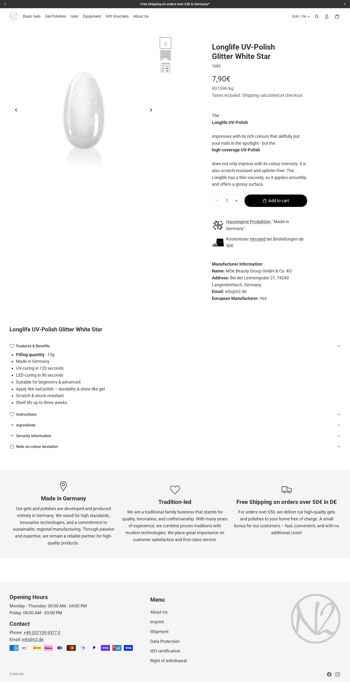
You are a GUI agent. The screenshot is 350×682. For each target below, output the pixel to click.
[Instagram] (337, 674)
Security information (33, 436)
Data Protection (165, 641)
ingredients (25, 425)
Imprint (157, 621)
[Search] (316, 16)
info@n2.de (33, 639)
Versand (257, 238)
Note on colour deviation (37, 446)
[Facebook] (329, 674)
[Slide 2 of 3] (165, 55)
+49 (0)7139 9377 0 (42, 632)
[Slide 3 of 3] (165, 67)
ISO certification (165, 650)
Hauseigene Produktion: (248, 221)
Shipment (159, 631)
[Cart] (337, 16)
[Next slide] (152, 111)
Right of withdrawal (168, 660)
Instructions (26, 414)
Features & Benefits (33, 346)
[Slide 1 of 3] (165, 43)
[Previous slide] (15, 111)
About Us (159, 612)
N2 (22, 674)
